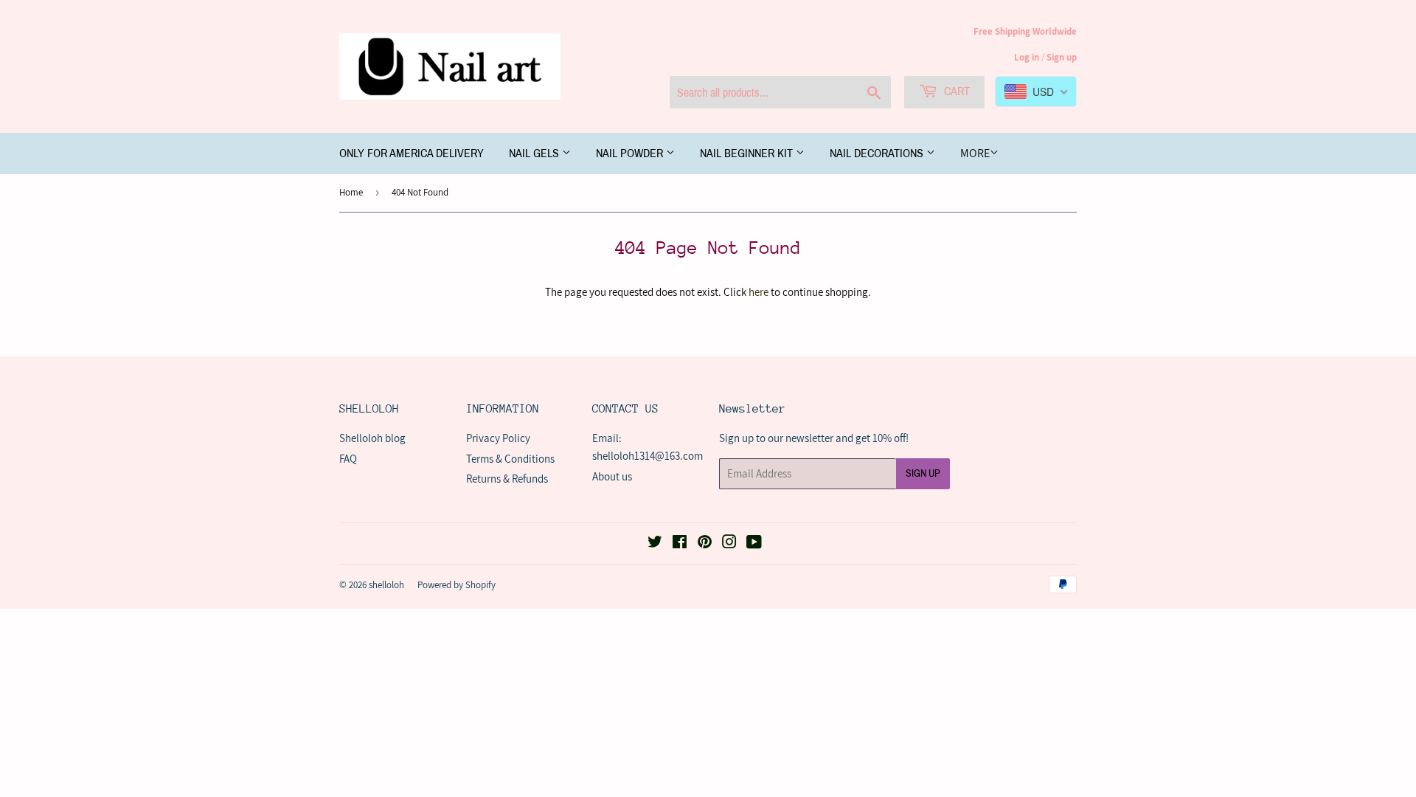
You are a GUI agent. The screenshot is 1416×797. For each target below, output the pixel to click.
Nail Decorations (878, 153)
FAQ (348, 459)
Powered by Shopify (456, 585)
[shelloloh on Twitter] (655, 543)
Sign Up (923, 473)
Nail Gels (535, 153)
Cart (955, 91)
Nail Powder (631, 153)
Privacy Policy (498, 438)
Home (351, 192)
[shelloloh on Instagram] (729, 543)
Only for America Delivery (411, 153)
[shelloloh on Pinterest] (704, 543)
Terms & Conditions (510, 459)
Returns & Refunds (507, 479)
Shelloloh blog (372, 438)
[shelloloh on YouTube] (754, 543)
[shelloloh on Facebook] (679, 543)
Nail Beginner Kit (748, 153)
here (758, 292)
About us (612, 476)
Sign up (1062, 57)
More (975, 153)
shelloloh (386, 585)
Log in (1026, 57)
